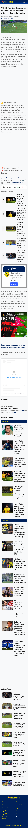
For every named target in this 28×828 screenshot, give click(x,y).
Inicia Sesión (19, 805)
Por (7, 18)
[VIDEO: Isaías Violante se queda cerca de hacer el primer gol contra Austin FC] (7, 725)
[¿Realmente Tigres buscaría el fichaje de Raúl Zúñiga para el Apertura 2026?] (8, 563)
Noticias (18, 802)
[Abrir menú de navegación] (24, 1)
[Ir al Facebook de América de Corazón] (16, 816)
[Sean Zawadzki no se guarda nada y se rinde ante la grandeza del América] (11, 242)
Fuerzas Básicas (6, 805)
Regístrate (18, 808)
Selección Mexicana (4, 817)
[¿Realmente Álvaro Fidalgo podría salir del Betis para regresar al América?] (8, 430)
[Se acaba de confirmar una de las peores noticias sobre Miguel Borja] (7, 706)
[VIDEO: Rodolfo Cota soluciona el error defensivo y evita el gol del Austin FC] (7, 715)
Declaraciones (6, 802)
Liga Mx (4, 811)
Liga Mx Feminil (6, 814)
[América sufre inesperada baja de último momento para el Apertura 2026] (8, 578)
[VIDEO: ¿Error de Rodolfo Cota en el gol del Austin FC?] (7, 744)
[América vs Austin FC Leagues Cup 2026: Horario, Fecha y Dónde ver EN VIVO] (7, 752)
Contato (18, 811)
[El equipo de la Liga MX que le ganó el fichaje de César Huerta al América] (8, 592)
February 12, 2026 (17, 183)
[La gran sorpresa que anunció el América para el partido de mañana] (7, 734)
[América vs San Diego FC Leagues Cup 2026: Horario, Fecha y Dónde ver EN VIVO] (7, 773)
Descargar (14, 284)
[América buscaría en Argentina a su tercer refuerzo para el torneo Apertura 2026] (7, 783)
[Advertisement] (14, 84)
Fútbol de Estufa (6, 808)
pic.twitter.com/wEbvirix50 (10, 178)
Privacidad (18, 814)
